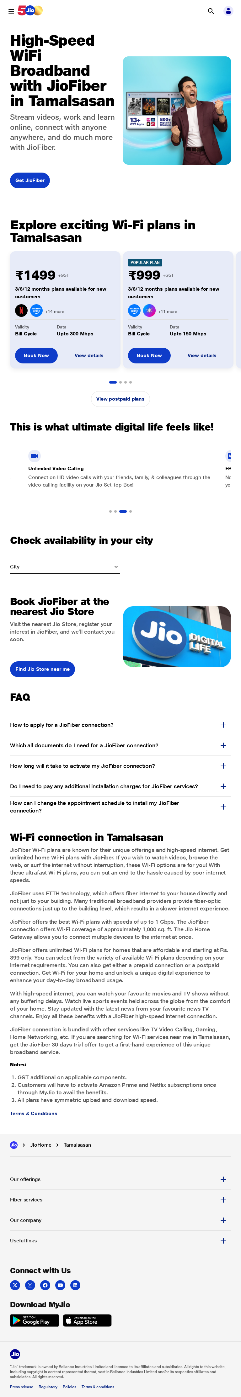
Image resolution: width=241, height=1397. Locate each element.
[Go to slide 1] (113, 382)
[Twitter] (15, 1285)
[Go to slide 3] (125, 382)
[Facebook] (45, 1285)
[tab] (120, 1179)
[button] (210, 11)
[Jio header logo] (30, 11)
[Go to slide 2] (120, 382)
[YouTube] (60, 1285)
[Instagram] (30, 1285)
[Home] (14, 1145)
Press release (21, 1387)
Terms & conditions (98, 1387)
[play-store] (34, 1321)
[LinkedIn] (75, 1285)
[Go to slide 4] (130, 382)
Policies (70, 1387)
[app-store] (87, 1321)
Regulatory (48, 1387)
